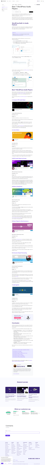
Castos (27, 280)
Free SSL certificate (13, 448)
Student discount (30, 447)
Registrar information (22, 461)
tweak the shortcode (21, 125)
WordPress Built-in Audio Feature (4, 7)
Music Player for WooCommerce (20, 221)
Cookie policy (9, 461)
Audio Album (16, 130)
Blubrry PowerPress (17, 186)
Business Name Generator (19, 451)
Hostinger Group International (32, 449)
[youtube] (34, 458)
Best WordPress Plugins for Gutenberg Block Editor (20, 353)
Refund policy (14, 461)
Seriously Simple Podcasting (20, 253)
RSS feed (17, 276)
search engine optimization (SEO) (17, 217)
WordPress (16, 4)
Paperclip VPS (6, 454)
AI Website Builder (18, 445)
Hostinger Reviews (25, 444)
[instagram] (31, 458)
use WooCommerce (19, 239)
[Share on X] (37, 4)
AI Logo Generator (19, 453)
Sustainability (30, 448)
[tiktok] (37, 458)
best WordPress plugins (23, 96)
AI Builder (18, 443)
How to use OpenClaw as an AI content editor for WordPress (21, 396)
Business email (6, 447)
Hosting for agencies (7, 450)
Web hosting (6, 443)
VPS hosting (6, 445)
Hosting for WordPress (7, 444)
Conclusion (3, 10)
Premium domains (13, 453)
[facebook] (30, 458)
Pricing (23, 443)
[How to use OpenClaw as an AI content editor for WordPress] (22, 390)
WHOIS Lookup (13, 447)
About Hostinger (30, 443)
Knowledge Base (37, 444)
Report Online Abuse (37, 447)
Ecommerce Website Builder (19, 446)
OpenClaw (6, 453)
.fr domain (12, 451)
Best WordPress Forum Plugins (17, 351)
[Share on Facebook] (38, 4)
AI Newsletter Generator (19, 452)
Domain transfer (13, 449)
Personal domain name (13, 452)
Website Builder (18, 444)
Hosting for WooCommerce (8, 449)
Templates (18, 447)
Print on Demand (18, 449)
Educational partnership (25, 446)
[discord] (39, 458)
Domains (12, 443)
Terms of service (18, 461)
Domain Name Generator (19, 448)
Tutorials (13, 4)
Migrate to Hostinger (19, 454)
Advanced (23, 394)
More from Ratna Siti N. (16, 373)
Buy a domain (12, 444)
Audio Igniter (16, 285)
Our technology (30, 444)
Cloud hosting (6, 448)
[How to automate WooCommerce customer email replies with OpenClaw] (10, 390)
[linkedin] (28, 458)
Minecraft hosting (7, 451)
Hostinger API (18, 455)
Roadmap (24, 449)
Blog (29, 446)
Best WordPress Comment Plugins (18, 354)
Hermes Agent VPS (7, 452)
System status (24, 451)
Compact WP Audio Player (19, 100)
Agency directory (25, 448)
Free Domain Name (13, 446)
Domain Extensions (13, 450)
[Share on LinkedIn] (39, 4)
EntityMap (24, 454)
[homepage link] (3, 1)
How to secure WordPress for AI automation (33, 397)
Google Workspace (7, 455)
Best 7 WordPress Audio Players (4, 9)
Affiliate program (25, 445)
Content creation (19, 4)
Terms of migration (25, 450)
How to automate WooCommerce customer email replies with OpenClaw (10, 397)
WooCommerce (12, 394)
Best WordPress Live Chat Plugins (17, 352)
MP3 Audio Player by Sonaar (19, 158)
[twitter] (33, 458)
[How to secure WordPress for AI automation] (34, 390)
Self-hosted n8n (7, 446)
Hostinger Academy (37, 445)
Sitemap (24, 453)
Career (29, 445)
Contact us (36, 446)
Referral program (25, 447)
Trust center (24, 452)
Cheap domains (13, 445)
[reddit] (36, 458)
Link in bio (18, 450)
